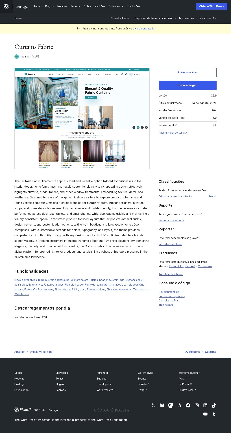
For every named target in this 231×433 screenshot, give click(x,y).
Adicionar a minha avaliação (175, 196)
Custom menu (134, 279)
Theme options (96, 289)
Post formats (45, 289)
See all (212, 196)
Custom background (57, 279)
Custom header (99, 279)
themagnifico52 (30, 56)
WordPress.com (190, 372)
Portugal (53, 410)
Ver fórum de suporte (171, 220)
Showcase (62, 372)
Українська (205, 266)
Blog (41, 279)
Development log (169, 291)
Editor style (35, 284)
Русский (190, 266)
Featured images (53, 284)
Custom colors (79, 279)
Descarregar (187, 85)
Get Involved (145, 372)
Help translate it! (144, 28)
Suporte (101, 378)
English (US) (176, 266)
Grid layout (115, 284)
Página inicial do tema (172, 132)
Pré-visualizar (188, 72)
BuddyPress (188, 389)
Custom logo (116, 279)
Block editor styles (25, 279)
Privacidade (21, 389)
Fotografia (30, 289)
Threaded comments (119, 289)
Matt (183, 378)
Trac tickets (166, 304)
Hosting (19, 384)
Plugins (60, 384)
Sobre (18, 372)
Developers (104, 384)
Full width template (96, 284)
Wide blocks (21, 294)
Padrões (61, 389)
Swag (143, 389)
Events (142, 378)
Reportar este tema (170, 244)
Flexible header (74, 284)
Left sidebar (131, 284)
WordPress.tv (106, 389)
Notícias (19, 378)
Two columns (141, 289)
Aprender (102, 372)
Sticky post (78, 289)
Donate (144, 384)
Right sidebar (62, 289)
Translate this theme (171, 274)
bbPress (185, 384)
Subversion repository (172, 296)
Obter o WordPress (211, 6)
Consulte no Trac (169, 300)
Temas (18, 18)
